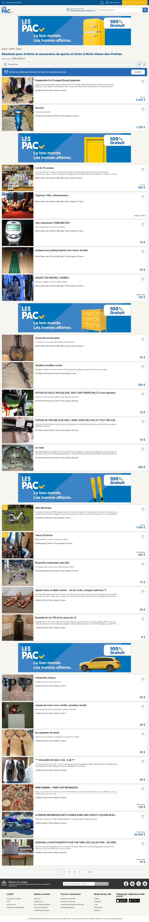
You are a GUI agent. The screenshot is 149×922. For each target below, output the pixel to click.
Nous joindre (11, 904)
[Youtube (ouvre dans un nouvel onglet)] (145, 885)
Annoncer (37, 899)
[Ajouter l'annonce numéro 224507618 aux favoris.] (143, 422)
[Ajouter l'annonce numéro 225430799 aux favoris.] (143, 537)
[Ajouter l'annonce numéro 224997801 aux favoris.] (143, 789)
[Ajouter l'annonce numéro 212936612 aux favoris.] (143, 170)
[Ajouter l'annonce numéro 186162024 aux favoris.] (143, 762)
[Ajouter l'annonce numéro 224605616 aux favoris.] (143, 395)
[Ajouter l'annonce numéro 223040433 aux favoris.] (143, 340)
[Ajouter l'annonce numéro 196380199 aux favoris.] (143, 619)
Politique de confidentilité (15, 907)
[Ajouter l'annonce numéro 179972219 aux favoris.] (143, 734)
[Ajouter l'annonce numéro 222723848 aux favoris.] (143, 110)
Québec (96, 899)
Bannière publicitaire (67, 907)
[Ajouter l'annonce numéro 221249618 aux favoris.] (143, 279)
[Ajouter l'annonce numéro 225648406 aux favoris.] (143, 679)
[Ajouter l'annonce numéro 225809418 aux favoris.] (143, 367)
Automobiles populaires (42, 904)
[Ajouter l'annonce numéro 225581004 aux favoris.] (143, 197)
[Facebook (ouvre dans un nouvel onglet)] (126, 885)
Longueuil (97, 901)
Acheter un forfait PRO (68, 899)
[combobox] (120, 10)
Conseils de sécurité (40, 907)
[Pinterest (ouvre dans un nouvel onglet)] (132, 885)
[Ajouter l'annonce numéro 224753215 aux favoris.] (143, 817)
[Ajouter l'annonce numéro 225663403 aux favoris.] (143, 707)
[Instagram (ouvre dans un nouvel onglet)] (138, 885)
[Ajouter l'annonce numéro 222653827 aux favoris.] (143, 564)
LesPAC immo (38, 901)
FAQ (8, 901)
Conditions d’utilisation (41, 910)
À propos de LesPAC (14, 899)
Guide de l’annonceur (68, 901)
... (84, 872)
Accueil (4, 49)
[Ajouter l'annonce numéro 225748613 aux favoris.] (143, 510)
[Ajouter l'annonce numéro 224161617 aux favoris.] (143, 225)
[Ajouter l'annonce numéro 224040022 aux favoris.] (143, 844)
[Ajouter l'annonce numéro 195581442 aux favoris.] (143, 449)
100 (89, 872)
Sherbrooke (98, 907)
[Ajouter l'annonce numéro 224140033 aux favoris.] (143, 252)
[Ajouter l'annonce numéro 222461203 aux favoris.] (143, 82)
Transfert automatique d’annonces (72, 904)
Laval (96, 904)
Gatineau (97, 910)
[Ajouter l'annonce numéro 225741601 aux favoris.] (143, 592)
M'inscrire (102, 884)
